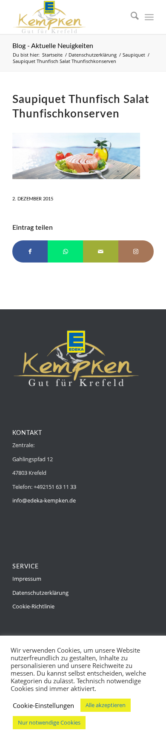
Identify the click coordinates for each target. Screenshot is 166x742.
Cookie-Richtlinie (33, 606)
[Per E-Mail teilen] (100, 251)
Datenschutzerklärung (40, 592)
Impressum (26, 578)
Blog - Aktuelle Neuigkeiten (52, 46)
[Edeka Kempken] (68, 17)
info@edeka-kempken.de (44, 500)
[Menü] (149, 17)
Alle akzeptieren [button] (106, 705)
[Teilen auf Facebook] (30, 251)
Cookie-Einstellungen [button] (43, 705)
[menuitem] (130, 17)
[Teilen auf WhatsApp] (65, 251)
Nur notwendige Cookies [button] (49, 722)
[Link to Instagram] (136, 251)
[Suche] (130, 17)
